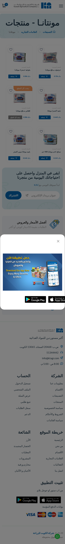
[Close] (58, 241)
